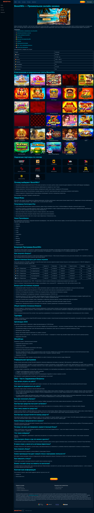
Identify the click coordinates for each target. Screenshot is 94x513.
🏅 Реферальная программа (22, 43)
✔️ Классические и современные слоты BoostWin (26, 30)
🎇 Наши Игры (19, 37)
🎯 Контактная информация (22, 47)
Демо (21, 81)
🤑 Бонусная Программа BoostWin (23, 39)
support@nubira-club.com (33, 495)
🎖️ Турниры (18, 41)
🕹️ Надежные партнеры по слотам (23, 32)
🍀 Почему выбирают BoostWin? (23, 34)
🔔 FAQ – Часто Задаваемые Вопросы (24, 45)
